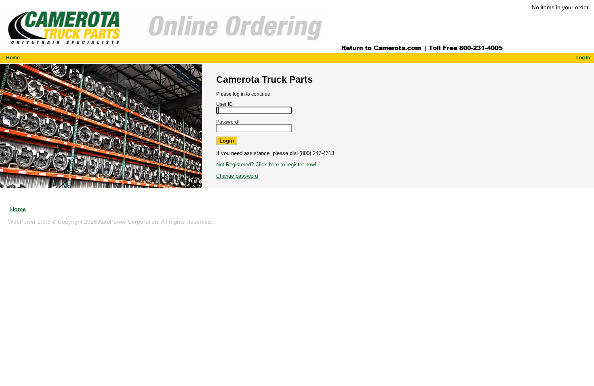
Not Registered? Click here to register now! (266, 165)
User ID (224, 104)
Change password (237, 176)
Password (227, 121)
